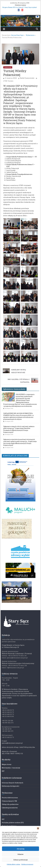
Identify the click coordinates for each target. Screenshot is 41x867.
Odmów (20, 854)
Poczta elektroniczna (10, 798)
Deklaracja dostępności (10, 786)
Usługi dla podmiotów (10, 804)
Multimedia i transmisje (11, 768)
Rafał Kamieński (27, 78)
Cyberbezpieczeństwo (10, 808)
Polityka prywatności (27, 864)
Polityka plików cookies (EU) (13, 822)
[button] (38, 828)
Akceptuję (20, 849)
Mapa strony (6, 764)
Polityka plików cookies (13, 864)
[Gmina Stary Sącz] (20, 16)
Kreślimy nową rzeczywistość (18, 371)
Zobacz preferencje (20, 860)
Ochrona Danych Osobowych (12, 783)
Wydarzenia (7, 67)
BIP (3, 771)
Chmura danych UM (9, 801)
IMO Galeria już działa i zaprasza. (19, 380)
